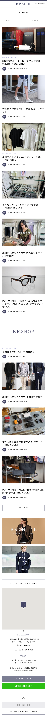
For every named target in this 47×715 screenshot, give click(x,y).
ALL (4, 106)
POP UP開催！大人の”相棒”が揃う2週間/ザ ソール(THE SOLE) (23, 491)
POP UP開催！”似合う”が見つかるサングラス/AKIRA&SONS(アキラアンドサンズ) (23, 304)
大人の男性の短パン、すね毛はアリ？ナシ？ (23, 110)
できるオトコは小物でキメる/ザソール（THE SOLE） (22, 443)
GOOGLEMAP (25, 645)
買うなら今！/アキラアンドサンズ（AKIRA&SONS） (20, 206)
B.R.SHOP (13, 68)
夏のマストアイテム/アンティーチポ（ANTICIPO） (21, 158)
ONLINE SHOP (39, 3)
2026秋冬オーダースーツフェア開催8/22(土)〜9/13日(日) (21, 62)
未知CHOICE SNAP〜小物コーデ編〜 (22, 397)
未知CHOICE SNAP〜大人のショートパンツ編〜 (22, 254)
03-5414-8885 (26, 649)
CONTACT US (25, 679)
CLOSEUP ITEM (9, 154)
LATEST (7, 20)
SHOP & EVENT (9, 58)
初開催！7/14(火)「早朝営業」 (18, 352)
